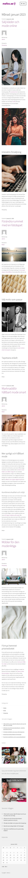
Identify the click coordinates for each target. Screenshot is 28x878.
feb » (6, 866)
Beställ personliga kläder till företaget (12, 734)
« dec (3, 866)
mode (13, 101)
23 (3, 860)
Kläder (4, 708)
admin (3, 39)
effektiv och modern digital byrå (14, 479)
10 (7, 855)
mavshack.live (13, 92)
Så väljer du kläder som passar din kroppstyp (13, 732)
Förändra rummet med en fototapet (12, 223)
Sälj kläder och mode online (10, 24)
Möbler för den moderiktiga (10, 544)
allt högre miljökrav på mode (11, 515)
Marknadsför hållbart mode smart (14, 390)
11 (10, 855)
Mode (3, 244)
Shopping (4, 45)
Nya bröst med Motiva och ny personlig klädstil (14, 737)
